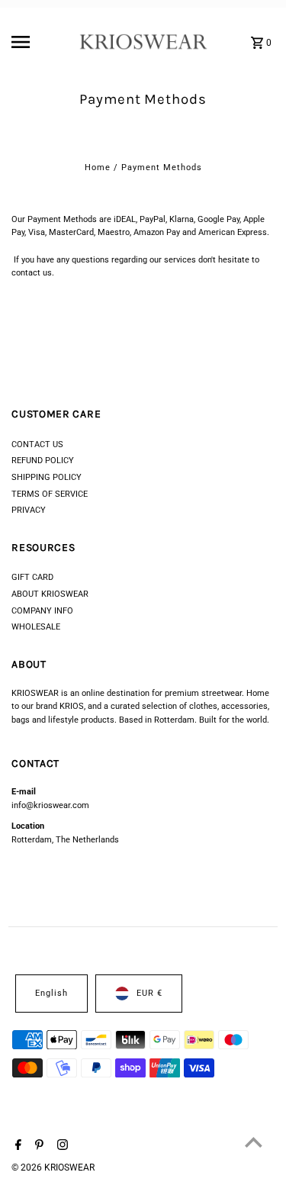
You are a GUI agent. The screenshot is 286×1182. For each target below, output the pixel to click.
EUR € (149, 993)
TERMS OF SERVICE (49, 494)
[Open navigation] (41, 42)
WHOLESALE (35, 627)
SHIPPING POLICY (46, 477)
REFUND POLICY (42, 460)
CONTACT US (37, 444)
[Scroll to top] (253, 1142)
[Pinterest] (37, 1146)
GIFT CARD (32, 577)
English (51, 993)
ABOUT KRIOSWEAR (49, 594)
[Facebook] (16, 1146)
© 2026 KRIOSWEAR (53, 1167)
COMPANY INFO (42, 611)
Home (98, 167)
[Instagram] (60, 1146)
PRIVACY (28, 510)
